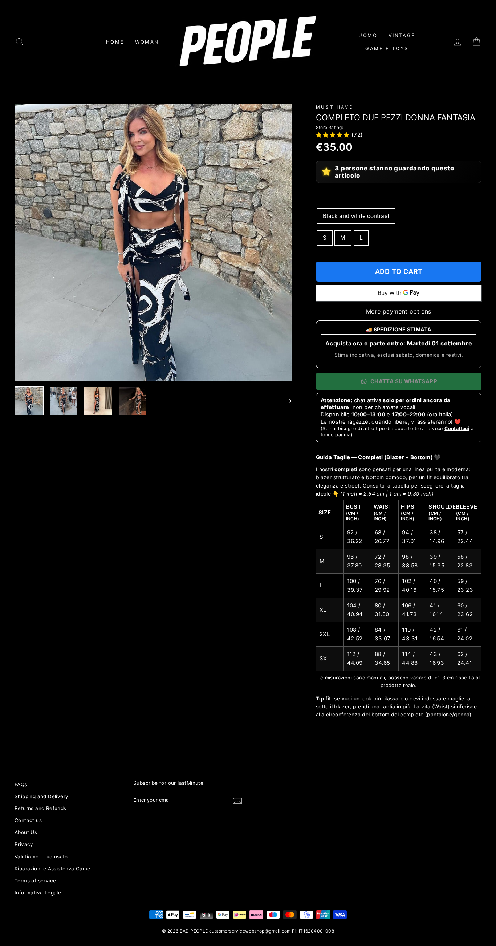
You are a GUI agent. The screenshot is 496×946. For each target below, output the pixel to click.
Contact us (28, 820)
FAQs (21, 784)
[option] (153, 242)
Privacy (24, 844)
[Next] (287, 400)
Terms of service (35, 881)
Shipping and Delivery (41, 796)
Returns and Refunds (40, 808)
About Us (26, 832)
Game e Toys (386, 48)
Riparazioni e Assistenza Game (52, 869)
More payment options (398, 311)
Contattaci (456, 428)
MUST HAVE (334, 107)
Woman (147, 42)
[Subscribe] (237, 800)
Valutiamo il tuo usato (41, 857)
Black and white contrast (356, 216)
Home (115, 42)
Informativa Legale (38, 893)
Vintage (402, 35)
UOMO (367, 35)
